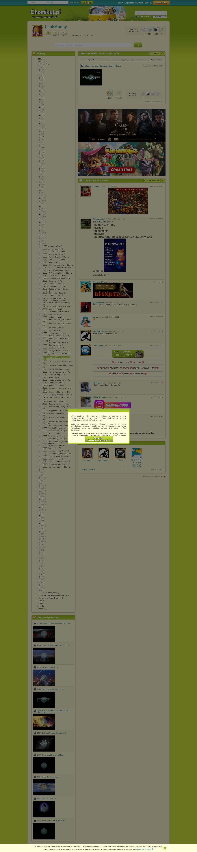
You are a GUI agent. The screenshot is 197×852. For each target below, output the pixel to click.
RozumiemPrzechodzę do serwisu (99, 439)
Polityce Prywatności (146, 849)
